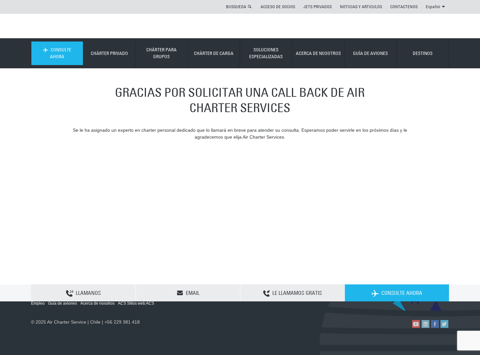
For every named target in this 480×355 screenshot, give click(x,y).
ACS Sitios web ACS (136, 303)
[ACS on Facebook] (435, 324)
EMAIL (193, 293)
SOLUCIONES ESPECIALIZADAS (266, 53)
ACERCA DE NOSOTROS (318, 53)
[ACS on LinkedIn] (425, 324)
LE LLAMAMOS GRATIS (297, 293)
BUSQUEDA (236, 6)
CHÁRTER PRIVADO (109, 53)
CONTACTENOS (404, 6)
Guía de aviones (62, 303)
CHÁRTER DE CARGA (213, 53)
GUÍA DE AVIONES (370, 53)
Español (433, 6)
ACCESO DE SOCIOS (278, 6)
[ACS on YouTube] (416, 324)
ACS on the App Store (406, 305)
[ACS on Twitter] (444, 324)
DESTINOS (423, 53)
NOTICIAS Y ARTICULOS (361, 6)
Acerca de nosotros (97, 303)
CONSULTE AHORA (60, 53)
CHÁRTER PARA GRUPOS (161, 53)
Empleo (38, 303)
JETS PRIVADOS (317, 6)
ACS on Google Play (435, 305)
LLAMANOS (88, 293)
